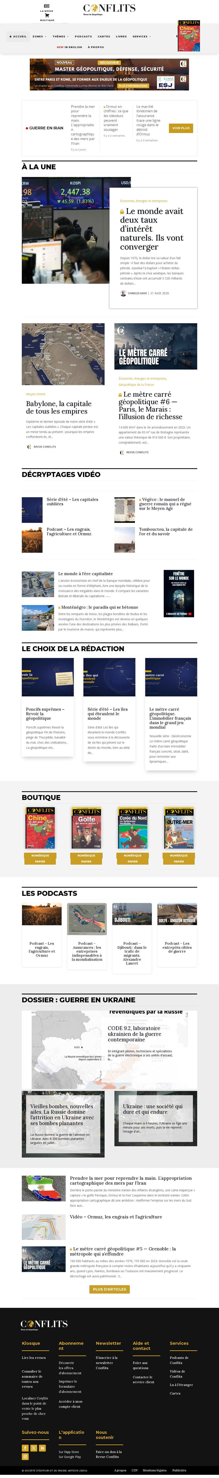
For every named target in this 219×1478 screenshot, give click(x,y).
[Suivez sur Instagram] (25, 1456)
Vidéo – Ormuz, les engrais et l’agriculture (116, 1217)
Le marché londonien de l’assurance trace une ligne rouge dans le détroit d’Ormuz (148, 120)
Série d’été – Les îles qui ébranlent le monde (108, 714)
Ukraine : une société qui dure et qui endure (153, 1109)
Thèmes (59, 36)
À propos (96, 47)
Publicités (179, 1470)
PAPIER (40, 861)
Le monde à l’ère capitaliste (85, 573)
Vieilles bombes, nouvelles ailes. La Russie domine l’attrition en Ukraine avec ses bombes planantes (62, 1115)
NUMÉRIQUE (40, 855)
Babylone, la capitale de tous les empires (59, 407)
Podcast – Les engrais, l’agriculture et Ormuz (69, 531)
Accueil (20, 36)
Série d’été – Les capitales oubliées (72, 501)
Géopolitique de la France (136, 385)
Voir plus (181, 128)
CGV (135, 1470)
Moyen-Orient (35, 394)
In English (69, 47)
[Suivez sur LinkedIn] (42, 1448)
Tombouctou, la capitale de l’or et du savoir (166, 531)
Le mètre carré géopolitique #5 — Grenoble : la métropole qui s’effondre (123, 1251)
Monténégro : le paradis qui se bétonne (99, 607)
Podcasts (83, 36)
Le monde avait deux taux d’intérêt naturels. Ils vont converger (152, 229)
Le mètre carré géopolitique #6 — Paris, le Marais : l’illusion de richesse (150, 405)
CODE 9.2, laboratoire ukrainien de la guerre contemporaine (134, 1034)
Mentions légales (155, 1470)
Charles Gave (137, 293)
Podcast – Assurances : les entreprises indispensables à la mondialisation (87, 936)
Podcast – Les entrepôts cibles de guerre (177, 935)
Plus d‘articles (109, 1289)
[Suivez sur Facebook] (25, 1448)
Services (140, 36)
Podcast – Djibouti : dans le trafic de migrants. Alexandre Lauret (132, 938)
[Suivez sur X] (33, 1448)
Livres (121, 36)
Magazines (185, 36)
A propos (120, 1470)
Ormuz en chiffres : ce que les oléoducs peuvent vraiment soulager (116, 118)
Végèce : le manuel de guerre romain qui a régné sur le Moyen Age (165, 504)
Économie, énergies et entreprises (143, 201)
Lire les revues (34, 1358)
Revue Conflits (45, 447)
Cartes (104, 36)
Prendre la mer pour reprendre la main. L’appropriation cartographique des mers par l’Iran (83, 125)
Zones (38, 36)
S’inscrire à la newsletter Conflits (106, 1363)
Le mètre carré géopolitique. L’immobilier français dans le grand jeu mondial (170, 718)
